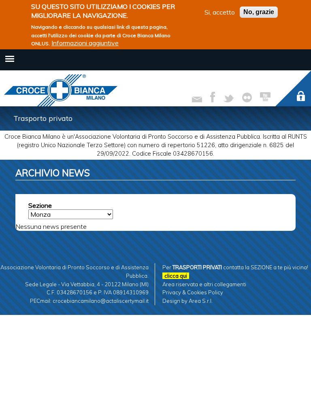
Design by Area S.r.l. (187, 301)
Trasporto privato (42, 118)
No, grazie (258, 11)
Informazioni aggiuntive (85, 43)
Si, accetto (219, 12)
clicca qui (175, 275)
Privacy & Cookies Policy (192, 292)
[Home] (60, 90)
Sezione (40, 205)
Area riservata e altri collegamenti (204, 284)
